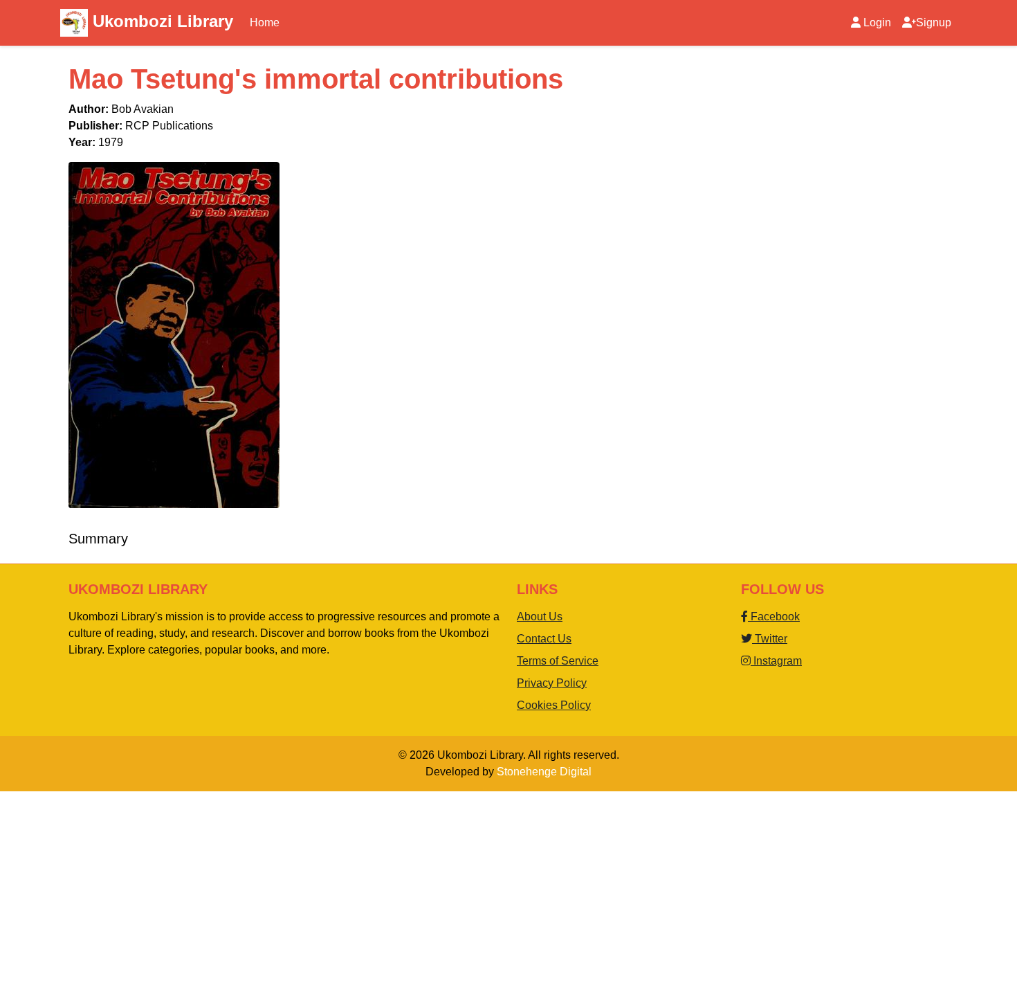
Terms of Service (557, 661)
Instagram (776, 661)
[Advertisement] (415, 888)
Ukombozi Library (160, 21)
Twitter (769, 639)
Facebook (774, 616)
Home (265, 22)
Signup (933, 22)
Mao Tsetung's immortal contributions (315, 79)
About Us (539, 616)
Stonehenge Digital (544, 771)
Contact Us (544, 639)
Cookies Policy (554, 705)
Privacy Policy (552, 683)
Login (877, 22)
